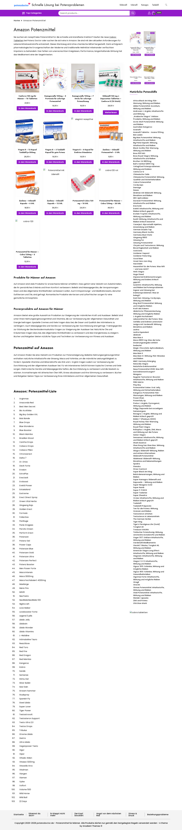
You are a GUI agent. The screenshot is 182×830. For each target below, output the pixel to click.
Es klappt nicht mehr (57, 814)
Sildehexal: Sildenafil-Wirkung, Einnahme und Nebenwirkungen (147, 459)
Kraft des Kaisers (141, 308)
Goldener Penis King (142, 256)
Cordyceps (138, 185)
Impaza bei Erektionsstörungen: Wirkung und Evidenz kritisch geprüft (147, 279)
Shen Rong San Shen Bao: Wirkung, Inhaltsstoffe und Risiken (148, 446)
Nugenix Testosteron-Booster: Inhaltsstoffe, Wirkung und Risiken (148, 378)
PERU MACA (138, 382)
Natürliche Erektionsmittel (144, 366)
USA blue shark (140, 603)
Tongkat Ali (138, 527)
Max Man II (138, 337)
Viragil (136, 582)
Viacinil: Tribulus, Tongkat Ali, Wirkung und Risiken (146, 546)
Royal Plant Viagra (141, 427)
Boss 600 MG (139, 153)
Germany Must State (142, 235)
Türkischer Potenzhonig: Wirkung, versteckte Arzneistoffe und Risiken (149, 533)
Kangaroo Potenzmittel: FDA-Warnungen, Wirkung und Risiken (147, 394)
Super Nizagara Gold (142, 485)
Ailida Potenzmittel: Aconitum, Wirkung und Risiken (146, 107)
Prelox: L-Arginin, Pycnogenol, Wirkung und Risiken (146, 404)
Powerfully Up (139, 400)
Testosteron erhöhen (142, 514)
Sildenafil (123, 4)
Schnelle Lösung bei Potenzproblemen (58, 4)
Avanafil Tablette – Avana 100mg (148, 132)
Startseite (19, 814)
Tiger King (137, 521)
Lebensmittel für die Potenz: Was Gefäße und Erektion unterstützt (148, 320)
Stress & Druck (133, 814)
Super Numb (138, 487)
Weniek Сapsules (140, 598)
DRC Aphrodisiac (140, 198)
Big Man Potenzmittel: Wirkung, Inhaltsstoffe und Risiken (147, 138)
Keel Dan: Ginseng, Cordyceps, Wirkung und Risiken (147, 299)
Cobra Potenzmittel (142, 182)
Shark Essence (139, 443)
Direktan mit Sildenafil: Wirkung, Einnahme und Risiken (147, 194)
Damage (137, 187)
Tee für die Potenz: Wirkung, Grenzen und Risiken (145, 509)
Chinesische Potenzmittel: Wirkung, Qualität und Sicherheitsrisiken (148, 178)
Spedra (136, 463)
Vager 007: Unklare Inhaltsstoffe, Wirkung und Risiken (148, 538)
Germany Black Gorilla (143, 232)
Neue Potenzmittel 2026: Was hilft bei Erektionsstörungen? (148, 370)
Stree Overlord (140, 469)
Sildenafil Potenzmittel (143, 456)
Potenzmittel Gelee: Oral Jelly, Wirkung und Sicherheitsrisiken (147, 388)
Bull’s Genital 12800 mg (143, 164)
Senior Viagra (139, 435)
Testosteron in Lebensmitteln (146, 516)
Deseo (136, 190)
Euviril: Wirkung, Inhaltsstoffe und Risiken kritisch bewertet (148, 220)
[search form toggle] (166, 5)
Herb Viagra (138, 271)
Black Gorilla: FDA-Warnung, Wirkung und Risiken (146, 149)
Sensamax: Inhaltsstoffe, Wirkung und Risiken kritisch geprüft (148, 438)
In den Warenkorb (27, 108)
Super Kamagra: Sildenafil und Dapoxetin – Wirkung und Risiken (147, 480)
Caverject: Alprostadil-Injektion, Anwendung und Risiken (147, 225)
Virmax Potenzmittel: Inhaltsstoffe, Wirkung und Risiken (148, 588)
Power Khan (138, 398)
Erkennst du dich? (34, 814)
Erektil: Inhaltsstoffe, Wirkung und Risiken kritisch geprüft (148, 209)
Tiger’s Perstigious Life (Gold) (146, 524)
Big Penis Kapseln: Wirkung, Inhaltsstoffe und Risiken (145, 144)
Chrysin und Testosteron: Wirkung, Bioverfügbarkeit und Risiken (148, 246)
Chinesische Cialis (141, 174)
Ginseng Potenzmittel (143, 243)
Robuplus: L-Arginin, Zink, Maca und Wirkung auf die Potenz (147, 430)
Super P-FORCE (140, 490)
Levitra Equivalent (141, 332)
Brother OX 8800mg (142, 161)
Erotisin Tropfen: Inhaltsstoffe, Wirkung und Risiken (146, 215)
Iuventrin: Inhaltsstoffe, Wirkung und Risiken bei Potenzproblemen (148, 286)
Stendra (137, 466)
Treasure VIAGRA (141, 529)
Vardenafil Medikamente (144, 542)
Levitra (136, 329)
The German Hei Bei (142, 519)
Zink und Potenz (140, 600)
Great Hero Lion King (142, 261)
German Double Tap (142, 229)
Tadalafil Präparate (142, 506)
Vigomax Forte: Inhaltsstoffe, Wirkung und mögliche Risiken (146, 578)
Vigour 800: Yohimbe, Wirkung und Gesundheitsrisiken (148, 572)
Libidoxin (137, 335)
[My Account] (149, 12)
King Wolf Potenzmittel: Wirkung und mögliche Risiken (147, 304)
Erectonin (137, 206)
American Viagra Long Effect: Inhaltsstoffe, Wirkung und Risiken (148, 551)
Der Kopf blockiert (79, 814)
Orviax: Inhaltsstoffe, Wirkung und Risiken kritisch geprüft (148, 499)
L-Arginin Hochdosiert (143, 316)
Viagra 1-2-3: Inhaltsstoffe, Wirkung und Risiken (145, 562)
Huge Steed (138, 274)
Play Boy (137, 385)
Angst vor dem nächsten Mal (108, 814)
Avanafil (137, 129)
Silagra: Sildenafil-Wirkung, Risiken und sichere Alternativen (148, 451)
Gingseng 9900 (140, 237)
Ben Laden (138, 135)
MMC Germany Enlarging (144, 361)
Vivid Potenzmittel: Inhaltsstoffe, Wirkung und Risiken (147, 593)
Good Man (138, 258)
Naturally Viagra (140, 364)
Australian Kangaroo (142, 127)
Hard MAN (137, 264)
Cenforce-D (138, 171)
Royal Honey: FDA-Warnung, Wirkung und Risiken (145, 422)
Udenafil (134, 4)
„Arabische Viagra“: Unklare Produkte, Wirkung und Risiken (146, 117)
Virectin (136, 585)
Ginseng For (138, 240)
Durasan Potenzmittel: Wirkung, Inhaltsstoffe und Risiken (147, 202)
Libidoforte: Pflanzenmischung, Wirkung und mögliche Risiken (147, 312)
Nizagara (137, 374)
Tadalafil (155, 4)
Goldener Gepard (141, 253)
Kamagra (144, 4)
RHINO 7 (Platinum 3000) (144, 419)
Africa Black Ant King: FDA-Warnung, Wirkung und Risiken (146, 101)
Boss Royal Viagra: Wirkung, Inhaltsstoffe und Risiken (145, 157)
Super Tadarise (140, 492)
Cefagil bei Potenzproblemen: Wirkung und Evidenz (146, 167)
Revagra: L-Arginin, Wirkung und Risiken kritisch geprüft (147, 415)
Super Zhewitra (140, 495)
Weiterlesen (111, 112)
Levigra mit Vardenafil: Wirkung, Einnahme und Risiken (147, 325)
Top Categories (34, 13)
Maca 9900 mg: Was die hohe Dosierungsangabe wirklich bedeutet (146, 343)
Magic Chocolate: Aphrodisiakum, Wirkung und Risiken (148, 349)
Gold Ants (137, 250)
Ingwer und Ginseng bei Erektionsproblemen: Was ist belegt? (146, 293)
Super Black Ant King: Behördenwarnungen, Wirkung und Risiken (148, 474)
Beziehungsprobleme (157, 814)
